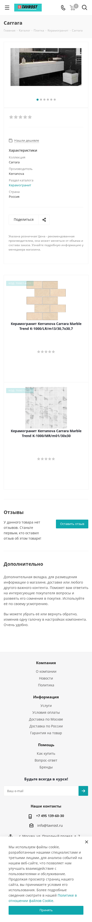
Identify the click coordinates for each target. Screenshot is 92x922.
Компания (46, 662)
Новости (46, 678)
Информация (46, 696)
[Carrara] (46, 72)
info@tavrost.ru (50, 825)
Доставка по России (46, 726)
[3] (20, 117)
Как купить (46, 753)
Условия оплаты (46, 712)
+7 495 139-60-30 (50, 815)
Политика (46, 685)
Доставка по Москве (46, 719)
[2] (16, 117)
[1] (11, 117)
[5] (30, 117)
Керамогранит (20, 185)
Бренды (46, 767)
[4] (25, 117)
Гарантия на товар (46, 733)
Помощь (46, 744)
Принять (46, 910)
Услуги (46, 705)
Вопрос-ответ (46, 760)
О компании (46, 671)
